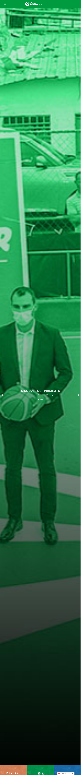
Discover (40, 402)
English (63, 773)
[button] (2, 395)
